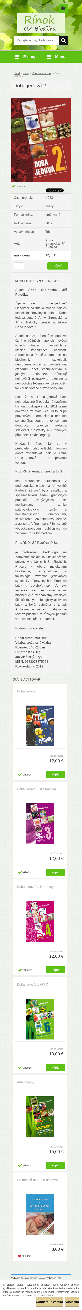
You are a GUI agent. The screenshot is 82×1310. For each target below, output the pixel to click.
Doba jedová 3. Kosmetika (36, 789)
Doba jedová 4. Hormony (35, 887)
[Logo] (41, 23)
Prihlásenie (19, 6)
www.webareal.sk (50, 1277)
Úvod (17, 73)
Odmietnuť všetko (49, 1302)
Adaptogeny (25, 1082)
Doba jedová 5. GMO (32, 984)
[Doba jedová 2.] (41, 99)
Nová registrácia (38, 6)
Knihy (26, 73)
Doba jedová (26, 691)
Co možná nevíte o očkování (38, 1180)
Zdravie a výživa (41, 73)
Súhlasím (72, 1302)
